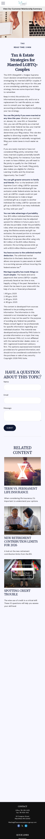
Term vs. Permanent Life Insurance (20, 490)
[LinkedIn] (26, 825)
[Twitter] (22, 825)
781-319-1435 (25, 810)
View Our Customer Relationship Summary (22, 9)
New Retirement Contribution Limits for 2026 (21, 541)
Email (6, 395)
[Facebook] (18, 825)
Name (6, 381)
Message (7, 408)
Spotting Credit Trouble (17, 592)
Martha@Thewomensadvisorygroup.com (22, 822)
